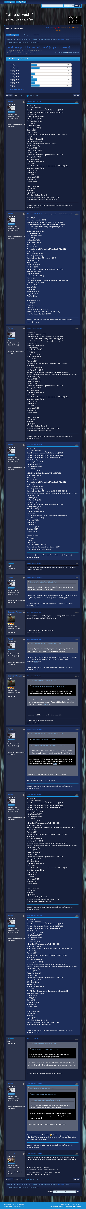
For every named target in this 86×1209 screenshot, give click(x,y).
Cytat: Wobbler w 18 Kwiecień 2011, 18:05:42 (43, 582)
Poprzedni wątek (61, 52)
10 (31, 96)
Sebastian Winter (15, 612)
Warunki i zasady (70, 1204)
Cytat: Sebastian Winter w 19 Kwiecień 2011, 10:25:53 (46, 734)
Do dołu (9, 95)
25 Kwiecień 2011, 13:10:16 (34, 1039)
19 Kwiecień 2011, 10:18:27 (34, 612)
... (23, 96)
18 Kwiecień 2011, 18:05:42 (34, 563)
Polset (10, 102)
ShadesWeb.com (19, 1206)
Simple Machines (19, 1204)
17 (37, 96)
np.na (36, 662)
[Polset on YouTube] (8, 123)
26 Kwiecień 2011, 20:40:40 (34, 1083)
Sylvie (67, 39)
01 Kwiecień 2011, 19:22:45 (34, 214)
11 (33, 96)
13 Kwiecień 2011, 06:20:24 (34, 328)
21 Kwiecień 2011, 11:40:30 (34, 915)
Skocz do (50, 1192)
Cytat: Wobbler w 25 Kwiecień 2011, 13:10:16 (43, 1088)
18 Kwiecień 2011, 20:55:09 (34, 577)
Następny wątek (73, 52)
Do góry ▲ (79, 1204)
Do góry (9, 1179)
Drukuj (76, 95)
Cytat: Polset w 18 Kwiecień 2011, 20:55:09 (43, 1043)
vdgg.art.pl (56, 28)
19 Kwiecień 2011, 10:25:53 (34, 676)
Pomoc (62, 1204)
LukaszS (11, 1153)
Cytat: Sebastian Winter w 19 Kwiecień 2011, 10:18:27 (46, 644)
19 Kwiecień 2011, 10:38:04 (34, 729)
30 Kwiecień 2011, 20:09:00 (34, 1153)
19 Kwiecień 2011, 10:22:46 (34, 639)
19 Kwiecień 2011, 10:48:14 (34, 794)
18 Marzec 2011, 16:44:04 (34, 101)
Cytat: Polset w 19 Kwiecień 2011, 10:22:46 (43, 680)
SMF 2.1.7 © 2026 (9, 1204)
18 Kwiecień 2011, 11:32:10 (34, 444)
